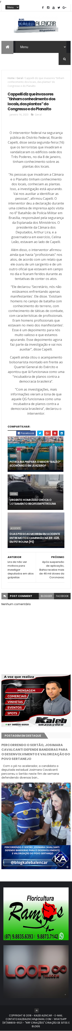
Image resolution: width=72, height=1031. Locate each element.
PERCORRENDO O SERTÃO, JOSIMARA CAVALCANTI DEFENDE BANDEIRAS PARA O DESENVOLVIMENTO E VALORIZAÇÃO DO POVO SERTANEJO (35, 752)
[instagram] (48, 7)
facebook (62, 596)
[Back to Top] (36, 1010)
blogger (46, 596)
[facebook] (43, 7)
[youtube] (53, 7)
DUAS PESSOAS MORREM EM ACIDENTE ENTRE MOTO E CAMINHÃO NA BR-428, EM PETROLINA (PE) (35, 538)
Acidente (15, 528)
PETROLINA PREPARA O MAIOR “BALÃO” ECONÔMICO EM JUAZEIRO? (35, 464)
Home (11, 78)
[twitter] (59, 7)
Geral (20, 78)
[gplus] (64, 7)
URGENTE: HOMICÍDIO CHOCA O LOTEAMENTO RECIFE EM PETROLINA (33, 502)
